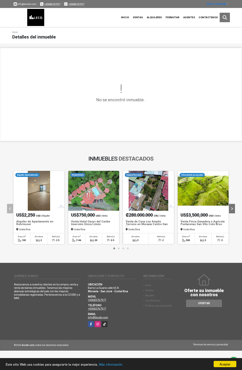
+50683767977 (52, 4)
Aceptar (225, 364)
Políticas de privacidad (158, 305)
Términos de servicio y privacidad (210, 344)
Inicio (125, 17)
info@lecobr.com (98, 317)
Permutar (172, 17)
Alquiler (149, 295)
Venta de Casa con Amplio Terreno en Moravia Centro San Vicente (147, 224)
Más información (110, 364)
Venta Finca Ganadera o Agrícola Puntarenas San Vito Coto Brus (203, 223)
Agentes (189, 17)
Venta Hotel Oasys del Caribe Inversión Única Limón (90, 223)
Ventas (138, 17)
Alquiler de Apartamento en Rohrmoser (34, 223)
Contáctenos (208, 17)
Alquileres (154, 17)
